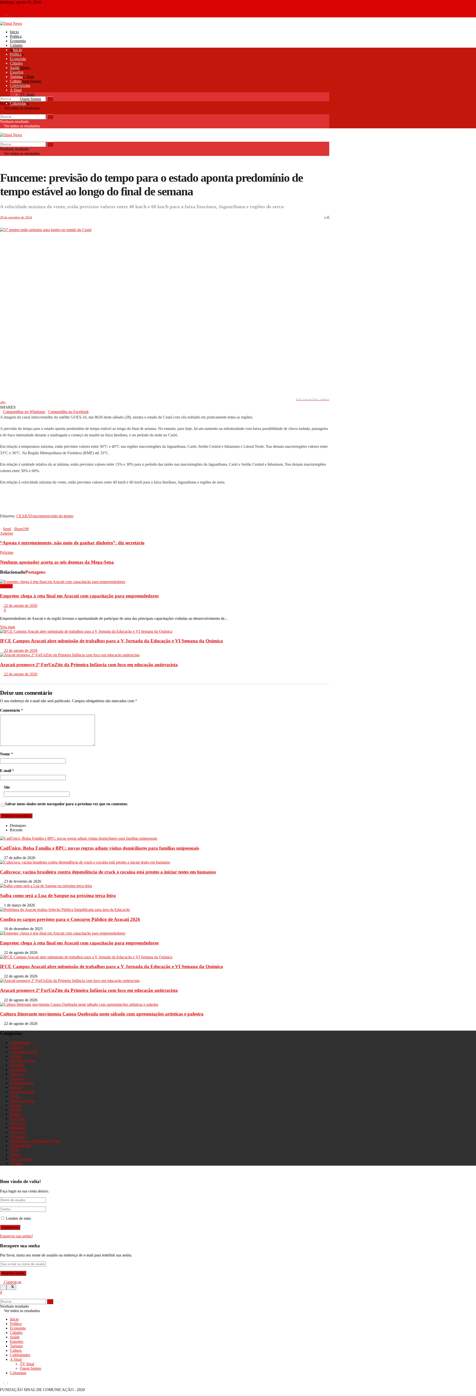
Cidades (16, 45)
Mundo (15, 1105)
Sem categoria (21, 1159)
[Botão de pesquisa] (1, 94)
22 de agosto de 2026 (20, 605)
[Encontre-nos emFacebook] (2, 6)
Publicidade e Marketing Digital (35, 1141)
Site (7, 787)
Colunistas (18, 103)
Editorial (16, 1074)
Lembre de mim (18, 1218)
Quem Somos (30, 81)
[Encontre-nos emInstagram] (6, 6)
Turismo (16, 76)
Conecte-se (22, 15)
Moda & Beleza (22, 1101)
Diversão (17, 1065)
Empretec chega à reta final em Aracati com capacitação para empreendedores (79, 595)
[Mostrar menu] (1, 130)
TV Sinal (27, 76)
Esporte (16, 1087)
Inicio (14, 32)
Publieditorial (20, 1145)
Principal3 (18, 1127)
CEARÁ (23, 516)
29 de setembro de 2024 (16, 217)
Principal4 (18, 1132)
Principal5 (18, 1136)
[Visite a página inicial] (11, 23)
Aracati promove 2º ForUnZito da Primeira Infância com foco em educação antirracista (89, 664)
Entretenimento (22, 1083)
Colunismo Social (24, 1051)
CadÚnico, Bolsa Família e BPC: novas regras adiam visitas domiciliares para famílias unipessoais (99, 848)
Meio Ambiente (22, 1092)
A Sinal (16, 90)
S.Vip (14, 1150)
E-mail (7, 770)
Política (16, 36)
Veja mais (7, 627)
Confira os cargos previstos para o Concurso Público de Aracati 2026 (70, 919)
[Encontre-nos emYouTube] (9, 6)
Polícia (15, 1110)
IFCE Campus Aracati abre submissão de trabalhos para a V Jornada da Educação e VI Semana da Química (111, 640)
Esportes (16, 72)
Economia (18, 41)
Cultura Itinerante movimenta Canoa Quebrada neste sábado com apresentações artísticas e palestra (102, 1013)
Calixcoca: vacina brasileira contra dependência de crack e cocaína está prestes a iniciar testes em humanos (108, 871)
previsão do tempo (59, 516)
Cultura (16, 81)
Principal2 (18, 1123)
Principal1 (18, 1119)
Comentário (11, 710)
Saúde (15, 68)
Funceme (37, 516)
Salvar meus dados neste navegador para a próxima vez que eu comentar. (66, 804)
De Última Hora (22, 1060)
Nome (6, 754)
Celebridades (20, 68)
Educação (17, 1078)
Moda (14, 1096)
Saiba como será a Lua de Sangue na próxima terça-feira (58, 895)
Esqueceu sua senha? (16, 1236)
